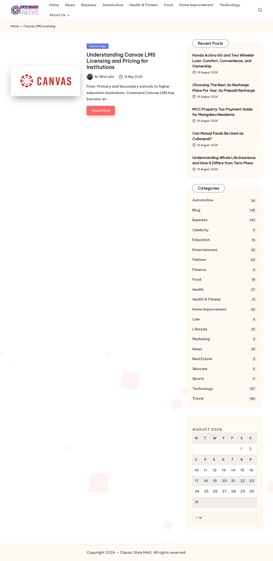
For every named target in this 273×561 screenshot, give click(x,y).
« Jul (199, 517)
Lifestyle (199, 329)
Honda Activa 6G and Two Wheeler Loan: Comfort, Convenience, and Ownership (223, 60)
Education (201, 239)
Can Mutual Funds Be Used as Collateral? (218, 136)
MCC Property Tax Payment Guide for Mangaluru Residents (222, 112)
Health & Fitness (206, 299)
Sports (198, 378)
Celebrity (200, 230)
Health (198, 289)
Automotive (202, 200)
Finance (199, 269)
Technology (97, 46)
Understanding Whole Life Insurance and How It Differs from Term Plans (224, 160)
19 (215, 480)
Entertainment (205, 249)
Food (196, 279)
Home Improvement (209, 309)
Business (200, 220)
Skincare (199, 368)
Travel (197, 398)
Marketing (201, 339)
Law (196, 319)
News (197, 349)
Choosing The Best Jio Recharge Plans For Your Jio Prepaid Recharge (223, 88)
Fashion (199, 259)
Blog (196, 210)
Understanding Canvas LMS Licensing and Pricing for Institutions (121, 60)
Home (15, 26)
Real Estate (202, 358)
